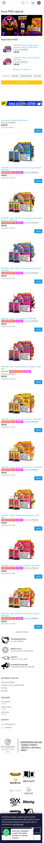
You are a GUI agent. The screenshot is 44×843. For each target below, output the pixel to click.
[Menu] (39, 3)
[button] (6, 832)
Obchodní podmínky (8, 682)
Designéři (4, 691)
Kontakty (4, 688)
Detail (38, 131)
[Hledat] (27, 3)
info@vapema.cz (10, 724)
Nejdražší (15, 76)
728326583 (8, 727)
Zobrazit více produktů (21, 69)
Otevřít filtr (22, 82)
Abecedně (37, 76)
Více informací (18, 824)
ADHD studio (5, 712)
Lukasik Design (6, 707)
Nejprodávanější (26, 76)
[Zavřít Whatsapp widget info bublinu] (32, 829)
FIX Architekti (5, 702)
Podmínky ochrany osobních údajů (12, 685)
